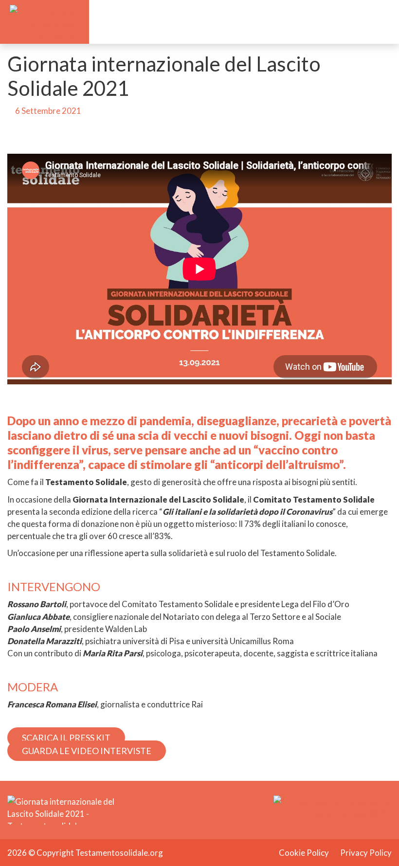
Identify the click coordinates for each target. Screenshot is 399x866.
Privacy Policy (366, 853)
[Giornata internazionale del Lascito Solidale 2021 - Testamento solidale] (42, 21)
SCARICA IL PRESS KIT (66, 737)
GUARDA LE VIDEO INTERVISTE (86, 750)
